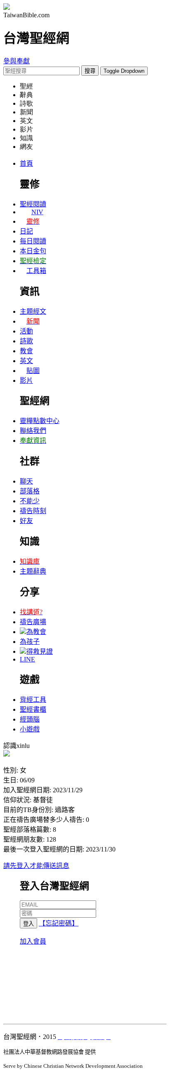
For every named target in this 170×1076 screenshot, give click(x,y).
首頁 (26, 163)
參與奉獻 (16, 61)
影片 (26, 380)
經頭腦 (30, 719)
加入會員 (33, 941)
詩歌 (26, 341)
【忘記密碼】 (58, 923)
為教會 (36, 631)
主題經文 (33, 311)
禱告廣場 (33, 621)
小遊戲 (30, 729)
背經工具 (33, 699)
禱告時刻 (33, 510)
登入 (28, 924)
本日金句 (33, 251)
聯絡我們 (33, 430)
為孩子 (30, 641)
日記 (26, 231)
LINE (27, 659)
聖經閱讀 (33, 204)
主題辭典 (33, 571)
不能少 (30, 501)
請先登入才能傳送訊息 (36, 865)
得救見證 (39, 651)
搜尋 (90, 71)
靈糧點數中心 (39, 420)
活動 (26, 331)
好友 (26, 520)
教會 (26, 350)
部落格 (30, 491)
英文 (26, 360)
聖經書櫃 (33, 709)
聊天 (26, 481)
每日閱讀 (33, 241)
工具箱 (36, 270)
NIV (37, 211)
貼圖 (33, 370)
